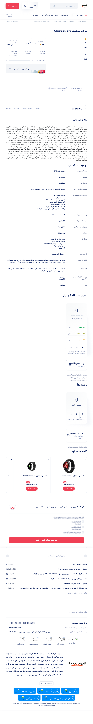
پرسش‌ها (8, 108)
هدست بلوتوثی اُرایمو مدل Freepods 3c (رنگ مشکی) (69, 579)
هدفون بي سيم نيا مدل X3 (78, 564)
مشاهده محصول (66, 488)
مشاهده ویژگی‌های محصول (39, 60)
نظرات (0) (16, 108)
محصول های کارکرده (61, 15)
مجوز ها (35, 15)
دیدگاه (8, 21)
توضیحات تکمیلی (27, 108)
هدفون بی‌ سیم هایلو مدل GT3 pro (75, 583)
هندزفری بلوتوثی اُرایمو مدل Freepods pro (73, 569)
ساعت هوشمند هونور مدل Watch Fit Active (70, 476)
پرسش (15, 21)
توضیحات (37, 108)
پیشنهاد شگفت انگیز (46, 15)
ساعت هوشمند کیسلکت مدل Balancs (35, 476)
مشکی (62, 285)
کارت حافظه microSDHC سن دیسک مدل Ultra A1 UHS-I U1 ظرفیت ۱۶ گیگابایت (59, 574)
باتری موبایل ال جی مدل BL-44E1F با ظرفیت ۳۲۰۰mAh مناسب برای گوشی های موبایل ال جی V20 (53, 588)
